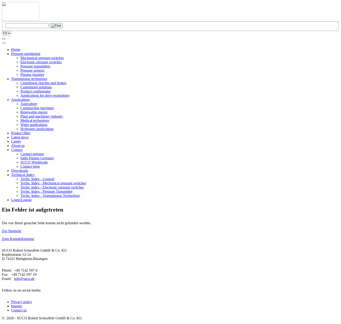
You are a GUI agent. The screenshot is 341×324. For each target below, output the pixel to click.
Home (15, 49)
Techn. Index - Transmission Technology (50, 196)
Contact (17, 150)
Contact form (30, 166)
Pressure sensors (32, 70)
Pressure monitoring (25, 54)
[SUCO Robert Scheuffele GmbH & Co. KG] (20, 19)
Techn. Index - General (37, 179)
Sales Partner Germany (37, 158)
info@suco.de (24, 279)
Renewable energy (34, 112)
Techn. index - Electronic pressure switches (52, 187)
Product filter (20, 133)
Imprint (16, 306)
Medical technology (34, 120)
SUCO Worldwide (34, 162)
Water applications (33, 125)
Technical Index (23, 175)
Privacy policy (21, 302)
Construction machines (37, 108)
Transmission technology (29, 79)
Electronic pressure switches (41, 62)
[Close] (4, 43)
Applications (20, 100)
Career (16, 141)
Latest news (20, 137)
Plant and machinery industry (41, 116)
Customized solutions (36, 87)
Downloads (19, 171)
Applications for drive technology (45, 95)
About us (18, 146)
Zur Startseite (11, 231)
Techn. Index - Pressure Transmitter (46, 191)
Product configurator (35, 91)
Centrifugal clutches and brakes (43, 83)
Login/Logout (21, 200)
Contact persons (32, 154)
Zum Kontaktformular (18, 239)
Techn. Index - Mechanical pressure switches (53, 183)
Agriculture (28, 104)
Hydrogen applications (37, 129)
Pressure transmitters (35, 66)
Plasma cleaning (32, 75)
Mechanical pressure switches (42, 58)
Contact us (19, 310)
